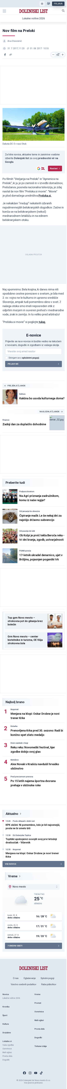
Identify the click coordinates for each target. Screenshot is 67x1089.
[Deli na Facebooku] (4, 54)
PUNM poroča (25, 551)
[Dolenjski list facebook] (24, 1072)
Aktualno (12, 813)
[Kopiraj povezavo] (10, 54)
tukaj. (42, 322)
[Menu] (4, 11)
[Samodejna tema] (42, 3)
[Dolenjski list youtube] (35, 1072)
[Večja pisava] (63, 54)
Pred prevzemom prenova (22, 777)
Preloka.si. (44, 195)
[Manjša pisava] (53, 54)
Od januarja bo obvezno (29, 511)
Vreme (12, 876)
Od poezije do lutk (27, 531)
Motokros (15, 760)
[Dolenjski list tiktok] (41, 1072)
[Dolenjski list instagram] (30, 1072)
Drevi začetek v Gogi (19, 743)
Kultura (22, 394)
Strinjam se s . (24, 358)
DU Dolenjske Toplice (22, 835)
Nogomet (15, 709)
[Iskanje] (63, 10)
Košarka (14, 726)
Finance (5, 420)
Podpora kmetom (26, 492)
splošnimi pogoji (30, 358)
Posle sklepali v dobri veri (24, 821)
